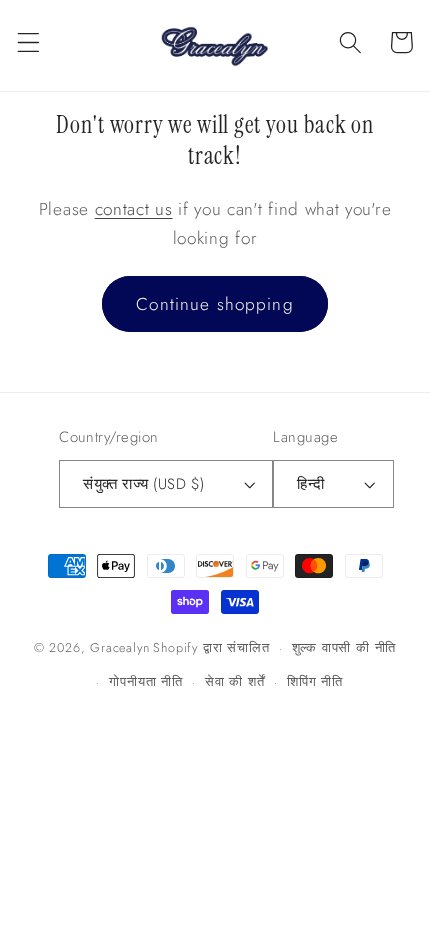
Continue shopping (215, 304)
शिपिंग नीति (315, 681)
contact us (134, 209)
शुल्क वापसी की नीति (344, 647)
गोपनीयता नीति (145, 681)
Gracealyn (119, 647)
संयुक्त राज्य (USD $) (143, 484)
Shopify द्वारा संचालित (211, 647)
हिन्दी (310, 484)
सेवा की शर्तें (235, 681)
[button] (28, 42)
